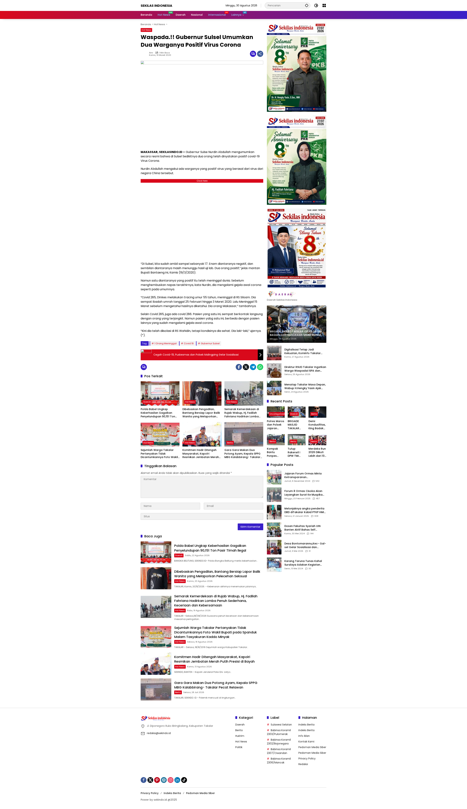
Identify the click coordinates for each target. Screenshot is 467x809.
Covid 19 (189, 343)
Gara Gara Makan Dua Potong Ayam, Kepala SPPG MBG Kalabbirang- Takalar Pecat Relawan (242, 453)
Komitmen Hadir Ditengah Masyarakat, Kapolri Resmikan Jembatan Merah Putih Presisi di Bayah (200, 453)
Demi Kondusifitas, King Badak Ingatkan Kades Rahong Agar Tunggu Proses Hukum (317, 425)
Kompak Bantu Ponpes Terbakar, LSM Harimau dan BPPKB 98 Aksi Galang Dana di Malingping (276, 452)
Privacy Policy (307, 758)
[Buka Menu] (324, 5)
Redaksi (303, 764)
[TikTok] (184, 780)
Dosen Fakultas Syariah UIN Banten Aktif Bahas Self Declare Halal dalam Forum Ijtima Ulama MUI (302, 527)
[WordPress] (164, 780)
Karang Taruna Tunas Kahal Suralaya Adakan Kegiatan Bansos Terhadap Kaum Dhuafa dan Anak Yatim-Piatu (304, 563)
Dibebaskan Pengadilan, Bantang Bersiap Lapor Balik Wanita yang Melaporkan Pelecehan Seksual (201, 413)
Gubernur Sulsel (210, 343)
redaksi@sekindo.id (159, 733)
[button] (306, 5)
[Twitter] (246, 367)
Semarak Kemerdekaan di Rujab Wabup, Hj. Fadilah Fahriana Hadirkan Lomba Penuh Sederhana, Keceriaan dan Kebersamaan (243, 413)
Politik (238, 747)
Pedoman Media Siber (312, 747)
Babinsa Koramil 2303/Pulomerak (279, 732)
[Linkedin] (177, 780)
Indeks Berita (306, 724)
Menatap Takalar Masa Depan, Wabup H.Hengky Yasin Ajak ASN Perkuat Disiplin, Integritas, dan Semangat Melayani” (305, 386)
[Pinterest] (157, 780)
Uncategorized (277, 413)
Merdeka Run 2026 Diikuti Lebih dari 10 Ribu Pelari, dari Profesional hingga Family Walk (317, 452)
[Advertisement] (202, 221)
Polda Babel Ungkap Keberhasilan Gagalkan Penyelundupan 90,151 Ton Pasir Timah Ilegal (158, 413)
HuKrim (239, 736)
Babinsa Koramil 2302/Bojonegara (279, 741)
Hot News (146, 29)
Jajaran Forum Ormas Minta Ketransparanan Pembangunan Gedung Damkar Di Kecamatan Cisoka (304, 475)
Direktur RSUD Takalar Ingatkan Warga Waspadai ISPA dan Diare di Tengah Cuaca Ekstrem (305, 369)
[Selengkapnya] (296, 294)
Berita (230, 442)
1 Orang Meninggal (166, 343)
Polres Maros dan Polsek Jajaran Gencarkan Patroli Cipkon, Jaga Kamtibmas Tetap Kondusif (275, 425)
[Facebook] (239, 367)
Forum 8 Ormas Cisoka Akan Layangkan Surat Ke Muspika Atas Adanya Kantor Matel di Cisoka (303, 492)
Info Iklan (304, 736)
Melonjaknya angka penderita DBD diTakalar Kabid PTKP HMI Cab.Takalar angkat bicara (304, 510)
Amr (151, 53)
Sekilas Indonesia (156, 5)
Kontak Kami (306, 741)
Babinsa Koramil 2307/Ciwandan (279, 751)
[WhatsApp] (260, 367)
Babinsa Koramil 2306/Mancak (279, 760)
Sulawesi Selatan (281, 724)
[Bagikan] (260, 54)
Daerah (147, 401)
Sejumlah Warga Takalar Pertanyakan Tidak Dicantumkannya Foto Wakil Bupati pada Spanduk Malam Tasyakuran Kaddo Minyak (160, 453)
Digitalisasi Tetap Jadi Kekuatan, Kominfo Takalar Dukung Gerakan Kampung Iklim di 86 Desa (302, 351)
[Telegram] (253, 367)
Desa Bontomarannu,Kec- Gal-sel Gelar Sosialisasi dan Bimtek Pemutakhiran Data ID (305, 545)
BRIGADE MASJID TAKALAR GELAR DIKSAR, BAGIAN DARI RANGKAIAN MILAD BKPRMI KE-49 (296, 425)
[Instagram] (170, 780)
